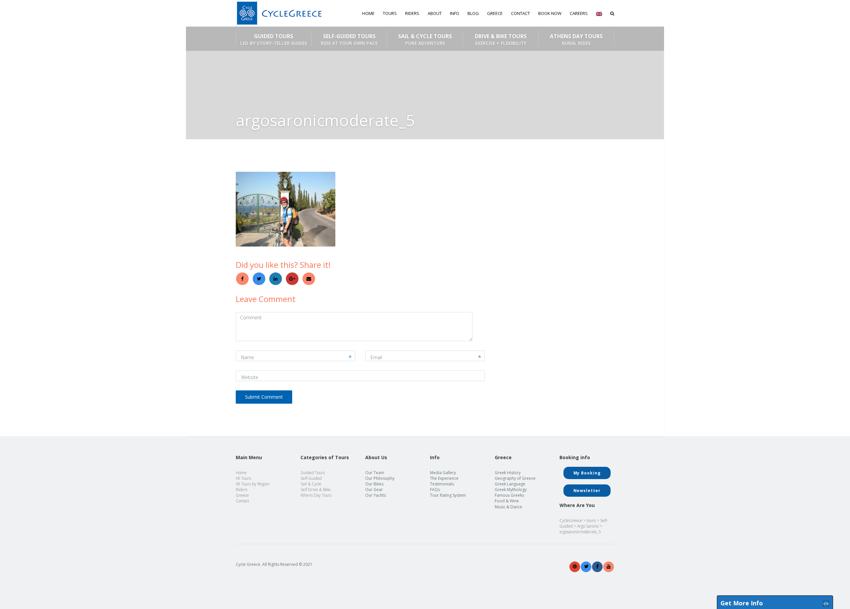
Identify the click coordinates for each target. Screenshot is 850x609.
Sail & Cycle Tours (425, 39)
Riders (412, 13)
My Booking (587, 473)
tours (591, 520)
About (435, 13)
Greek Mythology (511, 489)
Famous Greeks (509, 495)
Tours (390, 13)
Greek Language (510, 484)
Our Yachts (375, 495)
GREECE (495, 13)
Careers (579, 13)
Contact (520, 13)
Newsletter (587, 490)
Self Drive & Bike (315, 489)
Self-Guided (311, 478)
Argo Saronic (588, 526)
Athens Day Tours (576, 39)
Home (368, 13)
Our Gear (374, 489)
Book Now (549, 13)
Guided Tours (273, 39)
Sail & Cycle (310, 484)
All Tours (243, 478)
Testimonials (442, 484)
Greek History (508, 472)
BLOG (473, 13)
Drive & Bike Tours (501, 39)
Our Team (374, 472)
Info (454, 13)
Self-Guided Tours (349, 39)
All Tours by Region (253, 484)
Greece (242, 495)
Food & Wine (507, 501)
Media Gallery (443, 472)
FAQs (435, 489)
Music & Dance (508, 507)
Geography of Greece (515, 478)
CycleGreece (570, 520)
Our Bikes (374, 484)
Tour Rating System (448, 495)
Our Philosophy (379, 478)
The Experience (444, 478)
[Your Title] (574, 566)
